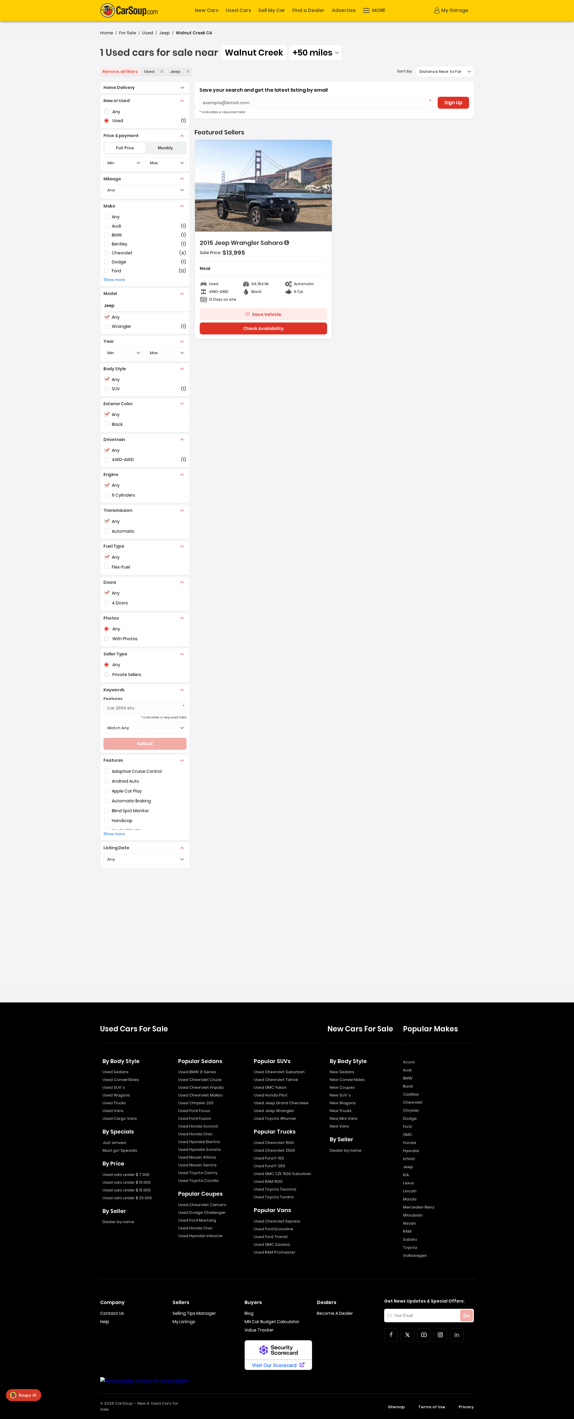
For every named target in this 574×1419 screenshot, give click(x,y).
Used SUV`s (114, 1087)
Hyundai (411, 1151)
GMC (407, 1134)
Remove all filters (120, 71)
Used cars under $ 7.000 (126, 1174)
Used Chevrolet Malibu (200, 1095)
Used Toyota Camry (197, 1173)
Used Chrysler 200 (195, 1103)
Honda (409, 1142)
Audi (116, 226)
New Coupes (342, 1087)
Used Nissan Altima (197, 1157)
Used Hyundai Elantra (199, 1142)
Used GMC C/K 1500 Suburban (282, 1174)
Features (113, 698)
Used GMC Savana (272, 1244)
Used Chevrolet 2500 (274, 1150)
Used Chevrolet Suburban (279, 1072)
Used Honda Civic (195, 1134)
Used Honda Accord (198, 1126)
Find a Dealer (308, 10)
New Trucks (341, 1111)
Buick (408, 1086)
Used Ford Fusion (194, 1118)
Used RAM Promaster (274, 1252)
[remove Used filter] (162, 71)
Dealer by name (118, 1222)
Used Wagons (116, 1095)
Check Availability (263, 328)
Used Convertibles (121, 1079)
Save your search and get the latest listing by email (263, 90)
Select (145, 743)
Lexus (408, 1183)
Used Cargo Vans (120, 1118)
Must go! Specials (120, 1150)
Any (116, 216)
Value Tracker (259, 1330)
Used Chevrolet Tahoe (276, 1079)
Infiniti (409, 1159)
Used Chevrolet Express (277, 1221)
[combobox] (315, 52)
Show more (114, 279)
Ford (116, 271)
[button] (374, 10)
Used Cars (238, 10)
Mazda (409, 1199)
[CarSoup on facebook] (391, 1335)
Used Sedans (116, 1072)
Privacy (466, 1407)
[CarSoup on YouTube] (423, 1335)
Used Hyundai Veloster (200, 1236)
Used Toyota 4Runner (275, 1118)
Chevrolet (122, 253)
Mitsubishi (412, 1215)
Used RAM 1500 (268, 1181)
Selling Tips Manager (194, 1313)
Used (147, 33)
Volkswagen (415, 1255)
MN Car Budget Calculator (272, 1322)
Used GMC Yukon (270, 1087)
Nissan (409, 1223)
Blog (249, 1313)
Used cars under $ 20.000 (127, 1198)
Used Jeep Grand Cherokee (281, 1103)
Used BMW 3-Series (197, 1072)
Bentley (119, 244)
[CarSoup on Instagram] (440, 1335)
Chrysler (411, 1110)
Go (466, 1315)
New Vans (339, 1126)
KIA (406, 1175)
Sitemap (396, 1407)
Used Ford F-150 (269, 1158)
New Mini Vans (344, 1118)
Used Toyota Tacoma (275, 1189)
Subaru (410, 1239)
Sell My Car (271, 10)
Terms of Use (431, 1407)
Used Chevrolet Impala (201, 1087)
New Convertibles (347, 1079)
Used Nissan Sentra (197, 1165)
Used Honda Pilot (271, 1095)
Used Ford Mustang (197, 1220)
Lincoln (409, 1191)
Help (104, 1322)
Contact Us (112, 1313)
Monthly (165, 148)
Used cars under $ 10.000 (127, 1182)
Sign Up (453, 102)
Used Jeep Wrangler (274, 1111)
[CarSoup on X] (407, 1335)
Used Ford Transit (271, 1237)
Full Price (125, 148)
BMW (117, 235)
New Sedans (342, 1072)
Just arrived (114, 1142)
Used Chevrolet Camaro (202, 1205)
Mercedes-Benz (418, 1207)
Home (106, 33)
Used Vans (113, 1111)
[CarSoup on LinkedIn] (456, 1335)
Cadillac (411, 1094)
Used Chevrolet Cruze (200, 1079)
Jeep (164, 33)
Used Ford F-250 (269, 1166)
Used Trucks (114, 1103)
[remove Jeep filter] (188, 71)
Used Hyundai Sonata (199, 1149)
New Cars (207, 10)
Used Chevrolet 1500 (274, 1142)
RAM (407, 1231)
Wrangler (121, 326)
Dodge (119, 262)
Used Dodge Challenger (202, 1212)
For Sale (127, 33)
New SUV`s (340, 1095)
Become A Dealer (335, 1313)
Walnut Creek (254, 53)
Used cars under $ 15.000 (127, 1190)
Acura (409, 1062)
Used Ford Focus (194, 1111)
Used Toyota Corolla (198, 1180)
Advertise (344, 10)
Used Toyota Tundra (274, 1197)
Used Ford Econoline (273, 1229)
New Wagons (343, 1103)
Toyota (410, 1247)
